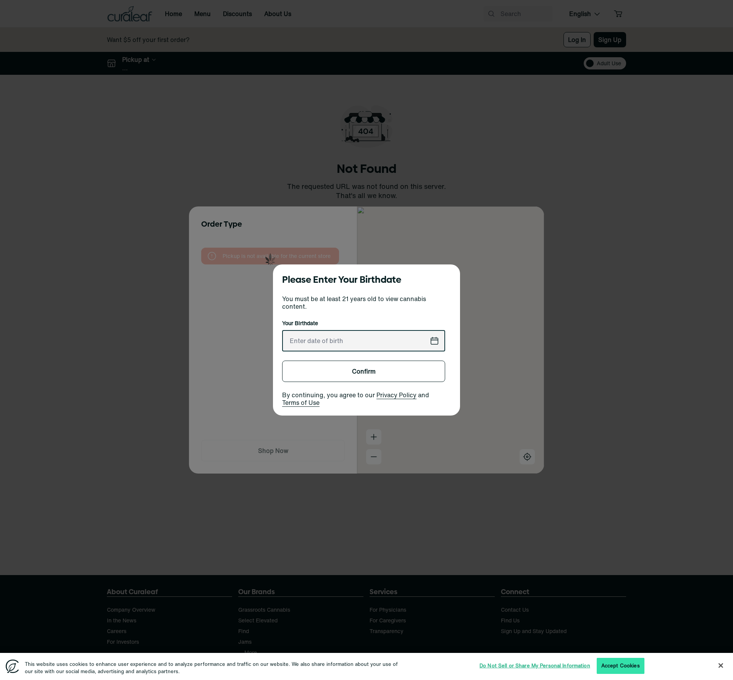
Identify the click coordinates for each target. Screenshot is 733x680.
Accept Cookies (620, 665)
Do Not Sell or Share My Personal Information (535, 665)
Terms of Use (301, 402)
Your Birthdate (300, 323)
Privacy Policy (396, 395)
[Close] (720, 665)
